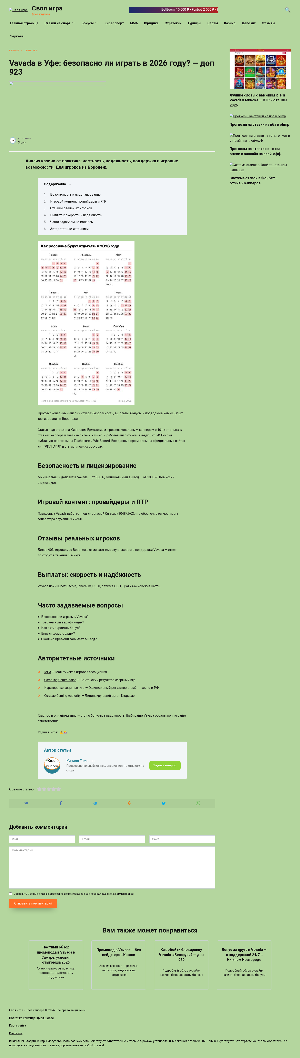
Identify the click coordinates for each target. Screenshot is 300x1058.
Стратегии (173, 23)
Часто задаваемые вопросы (72, 222)
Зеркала (16, 36)
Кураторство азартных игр (64, 688)
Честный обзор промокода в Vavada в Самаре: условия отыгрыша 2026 (56, 954)
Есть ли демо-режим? (58, 633)
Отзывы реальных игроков (71, 208)
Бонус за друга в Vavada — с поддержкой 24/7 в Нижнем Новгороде (244, 955)
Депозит (249, 23)
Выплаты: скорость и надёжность (76, 215)
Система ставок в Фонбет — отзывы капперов (254, 180)
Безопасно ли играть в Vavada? (65, 617)
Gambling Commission (60, 680)
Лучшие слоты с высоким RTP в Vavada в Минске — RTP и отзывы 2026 (258, 100)
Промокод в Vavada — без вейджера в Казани (119, 952)
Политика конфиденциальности (31, 1018)
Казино (230, 23)
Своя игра (47, 8)
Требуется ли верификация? (62, 622)
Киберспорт (114, 23)
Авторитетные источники (69, 229)
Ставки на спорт (57, 23)
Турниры (194, 23)
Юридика (151, 23)
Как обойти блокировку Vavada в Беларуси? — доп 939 (181, 955)
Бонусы (88, 23)
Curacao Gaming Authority (62, 696)
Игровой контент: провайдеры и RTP (78, 201)
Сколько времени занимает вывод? (69, 639)
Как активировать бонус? (60, 628)
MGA (47, 672)
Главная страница (24, 23)
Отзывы (268, 23)
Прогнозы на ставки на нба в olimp (259, 124)
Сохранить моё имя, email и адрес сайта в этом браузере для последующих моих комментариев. (74, 893)
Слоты (212, 23)
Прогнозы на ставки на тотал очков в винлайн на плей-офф (255, 151)
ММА (134, 23)
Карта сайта (17, 1025)
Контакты (15, 1033)
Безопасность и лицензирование (75, 194)
